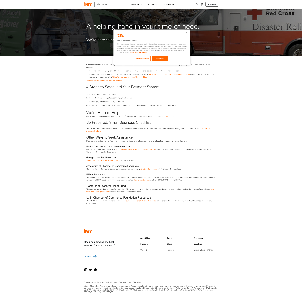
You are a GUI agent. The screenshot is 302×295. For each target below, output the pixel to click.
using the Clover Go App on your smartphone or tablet (169, 74)
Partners (170, 250)
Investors (144, 244)
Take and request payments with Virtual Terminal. (104, 81)
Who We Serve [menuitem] (135, 4)
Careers (143, 250)
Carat (169, 238)
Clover (170, 244)
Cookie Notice (104, 282)
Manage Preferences (142, 58)
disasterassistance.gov (142, 180)
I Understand (160, 58)
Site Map (137, 282)
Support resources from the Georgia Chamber (103, 160)
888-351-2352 (168, 116)
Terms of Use (125, 282)
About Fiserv (145, 238)
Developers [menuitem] (169, 4)
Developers (198, 244)
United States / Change (203, 250)
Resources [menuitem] (152, 4)
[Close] (186, 32)
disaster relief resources (149, 169)
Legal (115, 282)
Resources (198, 238)
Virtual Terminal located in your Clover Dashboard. (130, 77)
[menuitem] (201, 4)
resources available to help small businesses (140, 201)
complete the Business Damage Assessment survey (135, 149)
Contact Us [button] (212, 4)
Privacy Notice (90, 282)
